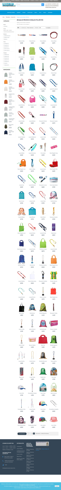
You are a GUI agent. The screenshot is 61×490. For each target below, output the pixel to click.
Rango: (4, 30)
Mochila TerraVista (21, 265)
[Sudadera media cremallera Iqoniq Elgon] (5, 108)
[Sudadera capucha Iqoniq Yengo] (5, 88)
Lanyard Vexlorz (32, 233)
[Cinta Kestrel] (32, 259)
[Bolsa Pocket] (21, 195)
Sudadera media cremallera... (12, 107)
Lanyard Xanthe (21, 361)
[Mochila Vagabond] (53, 339)
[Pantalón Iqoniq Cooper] (5, 95)
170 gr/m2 (7, 61)
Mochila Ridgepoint (43, 313)
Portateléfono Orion (21, 409)
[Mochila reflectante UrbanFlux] (43, 355)
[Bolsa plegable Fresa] (53, 259)
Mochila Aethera (54, 201)
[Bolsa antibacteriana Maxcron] (32, 275)
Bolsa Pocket (21, 201)
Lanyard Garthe (32, 249)
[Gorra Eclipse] (43, 403)
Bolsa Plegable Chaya (54, 153)
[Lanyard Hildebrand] (32, 131)
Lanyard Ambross (43, 72)
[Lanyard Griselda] (53, 243)
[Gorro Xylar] (53, 371)
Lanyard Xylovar (54, 137)
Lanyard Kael (43, 201)
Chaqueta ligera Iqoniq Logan (12, 119)
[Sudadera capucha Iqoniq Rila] (5, 81)
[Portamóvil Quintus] (43, 259)
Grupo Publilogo (20, 448)
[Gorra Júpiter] (43, 419)
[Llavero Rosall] (21, 339)
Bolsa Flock (32, 72)
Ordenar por (23, 27)
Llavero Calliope (32, 169)
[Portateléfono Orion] (21, 403)
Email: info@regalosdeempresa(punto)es (9, 466)
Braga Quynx (53, 233)
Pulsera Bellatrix (43, 40)
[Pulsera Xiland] (53, 35)
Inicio (4, 17)
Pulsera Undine (21, 40)
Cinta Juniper (43, 153)
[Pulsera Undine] (21, 35)
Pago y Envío (19, 456)
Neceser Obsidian (53, 329)
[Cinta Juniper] (43, 147)
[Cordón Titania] (32, 371)
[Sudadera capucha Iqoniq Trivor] (5, 75)
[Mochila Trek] (43, 371)
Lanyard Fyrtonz (32, 297)
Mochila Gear (32, 313)
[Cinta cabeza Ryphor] (53, 179)
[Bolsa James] (21, 307)
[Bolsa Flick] (32, 51)
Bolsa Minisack (32, 217)
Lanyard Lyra (21, 185)
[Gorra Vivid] (21, 387)
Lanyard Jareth (32, 201)
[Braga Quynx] (53, 227)
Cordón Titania (32, 377)
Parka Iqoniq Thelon (11, 125)
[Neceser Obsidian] (53, 323)
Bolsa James (21, 313)
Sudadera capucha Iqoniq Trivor (11, 74)
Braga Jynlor (21, 377)
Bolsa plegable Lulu (53, 297)
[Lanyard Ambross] (43, 67)
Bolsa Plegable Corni (21, 169)
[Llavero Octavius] (43, 291)
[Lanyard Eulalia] (43, 83)
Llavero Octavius (43, 297)
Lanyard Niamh (21, 153)
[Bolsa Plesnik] (43, 211)
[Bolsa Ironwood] (53, 387)
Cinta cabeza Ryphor (54, 185)
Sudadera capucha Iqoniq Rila (11, 81)
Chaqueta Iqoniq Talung (11, 113)
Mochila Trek (43, 377)
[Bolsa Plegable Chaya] (53, 147)
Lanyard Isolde (43, 137)
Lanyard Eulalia (43, 88)
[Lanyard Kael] (43, 195)
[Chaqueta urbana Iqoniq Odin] (5, 132)
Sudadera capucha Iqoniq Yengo (11, 88)
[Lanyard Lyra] (21, 179)
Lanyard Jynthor (22, 72)
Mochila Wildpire (22, 217)
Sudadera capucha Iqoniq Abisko (11, 100)
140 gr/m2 (7, 56)
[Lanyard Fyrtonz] (32, 291)
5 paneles (7, 45)
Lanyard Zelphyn (22, 281)
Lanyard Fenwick (22, 297)
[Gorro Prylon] (43, 387)
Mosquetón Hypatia (53, 121)
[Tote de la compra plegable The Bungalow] (43, 243)
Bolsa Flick (32, 56)
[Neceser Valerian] (32, 339)
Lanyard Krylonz (43, 105)
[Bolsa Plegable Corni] (21, 163)
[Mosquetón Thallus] (53, 307)
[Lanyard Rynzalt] (21, 83)
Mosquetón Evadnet (54, 217)
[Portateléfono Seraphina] (53, 403)
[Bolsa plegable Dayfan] (21, 243)
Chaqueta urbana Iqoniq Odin (11, 131)
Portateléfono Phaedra (32, 393)
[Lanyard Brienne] (21, 99)
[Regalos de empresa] (9, 4)
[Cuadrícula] (18, 28)
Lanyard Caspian (32, 88)
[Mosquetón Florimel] (43, 115)
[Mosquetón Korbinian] (43, 275)
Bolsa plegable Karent (32, 105)
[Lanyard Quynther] (43, 51)
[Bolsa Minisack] (32, 211)
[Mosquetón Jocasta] (43, 179)
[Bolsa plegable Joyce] (21, 227)
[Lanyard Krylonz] (43, 99)
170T (6, 63)
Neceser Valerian (32, 345)
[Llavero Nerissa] (53, 355)
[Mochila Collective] (53, 275)
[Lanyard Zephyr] (43, 163)
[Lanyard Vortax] (53, 51)
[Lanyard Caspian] (32, 83)
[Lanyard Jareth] (32, 195)
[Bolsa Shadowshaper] (21, 419)
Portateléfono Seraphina (53, 409)
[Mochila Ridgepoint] (43, 307)
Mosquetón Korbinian (43, 281)
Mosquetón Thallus (53, 313)
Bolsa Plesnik (43, 217)
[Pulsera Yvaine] (53, 67)
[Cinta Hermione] (21, 51)
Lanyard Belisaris (32, 121)
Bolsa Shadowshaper (21, 425)
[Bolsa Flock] (32, 67)
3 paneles (7, 43)
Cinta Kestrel (32, 265)
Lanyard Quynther (43, 56)
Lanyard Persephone (54, 88)
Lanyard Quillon (21, 121)
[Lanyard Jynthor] (21, 67)
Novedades (6, 69)
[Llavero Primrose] (32, 323)
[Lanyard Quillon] (21, 115)
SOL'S (6, 26)
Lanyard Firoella (43, 233)
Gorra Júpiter (43, 425)
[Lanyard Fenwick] (21, 291)
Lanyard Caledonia (21, 137)
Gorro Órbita (53, 425)
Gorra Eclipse (43, 409)
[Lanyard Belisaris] (32, 115)
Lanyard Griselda (54, 249)
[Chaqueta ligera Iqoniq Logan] (5, 120)
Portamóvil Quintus (43, 265)
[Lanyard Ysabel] (32, 403)
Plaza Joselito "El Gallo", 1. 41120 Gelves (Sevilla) (9, 457)
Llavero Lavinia (21, 329)
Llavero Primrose (32, 329)
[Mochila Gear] (32, 307)
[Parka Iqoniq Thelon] (5, 126)
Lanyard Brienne (22, 105)
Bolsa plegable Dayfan (21, 249)
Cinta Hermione (21, 56)
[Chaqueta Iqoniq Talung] (5, 114)
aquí (49, 486)
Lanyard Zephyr (43, 169)
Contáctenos (19, 446)
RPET (6, 39)
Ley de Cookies (19, 454)
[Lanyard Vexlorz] (32, 227)
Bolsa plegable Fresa (54, 265)
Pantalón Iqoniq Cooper (11, 95)
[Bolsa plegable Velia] (53, 163)
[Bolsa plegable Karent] (32, 99)
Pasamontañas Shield (32, 425)
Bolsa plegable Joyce (21, 233)
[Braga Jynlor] (21, 371)
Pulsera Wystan (32, 40)
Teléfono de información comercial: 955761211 (9, 461)
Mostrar (36, 27)
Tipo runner (7, 48)
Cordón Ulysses (32, 361)
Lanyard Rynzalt (21, 88)
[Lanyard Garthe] (32, 243)
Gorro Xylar (54, 377)
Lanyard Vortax (54, 56)
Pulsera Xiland (53, 40)
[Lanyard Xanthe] (21, 355)
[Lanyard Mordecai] (32, 179)
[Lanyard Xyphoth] (53, 99)
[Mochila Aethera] (53, 195)
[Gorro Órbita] (53, 419)
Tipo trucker (7, 50)
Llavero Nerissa (54, 361)
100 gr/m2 (7, 54)
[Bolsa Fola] (43, 339)
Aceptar (57, 486)
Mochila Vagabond (53, 345)
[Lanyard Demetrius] (32, 147)
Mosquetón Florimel (43, 121)
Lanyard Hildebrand (32, 137)
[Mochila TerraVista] (21, 259)
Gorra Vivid (21, 393)
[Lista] (20, 28)
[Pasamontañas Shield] (32, 419)
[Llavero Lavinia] (21, 323)
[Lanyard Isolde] (43, 131)
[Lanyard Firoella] (43, 227)
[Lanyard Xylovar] (53, 131)
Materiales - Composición (11, 17)
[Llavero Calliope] (32, 163)
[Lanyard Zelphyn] (21, 275)
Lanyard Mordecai (32, 185)
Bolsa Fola (43, 345)
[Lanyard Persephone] (53, 83)
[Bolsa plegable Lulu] (53, 291)
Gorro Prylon (43, 393)
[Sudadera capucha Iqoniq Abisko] (5, 101)
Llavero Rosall (21, 345)
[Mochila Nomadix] (43, 323)
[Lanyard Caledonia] (21, 131)
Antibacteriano (7, 35)
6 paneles (7, 46)
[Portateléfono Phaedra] (32, 387)
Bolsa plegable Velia (53, 169)
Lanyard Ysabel (32, 409)
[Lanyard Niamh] (21, 147)
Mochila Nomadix (43, 329)
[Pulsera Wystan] (32, 35)
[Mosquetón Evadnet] (53, 211)
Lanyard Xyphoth (54, 105)
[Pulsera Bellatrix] (43, 35)
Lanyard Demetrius (32, 153)
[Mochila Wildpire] (21, 211)
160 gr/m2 (7, 59)
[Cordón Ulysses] (32, 355)
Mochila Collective (53, 281)
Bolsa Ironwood (54, 393)
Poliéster (7, 37)
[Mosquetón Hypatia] (53, 115)
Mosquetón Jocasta (43, 185)
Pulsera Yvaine (53, 72)
